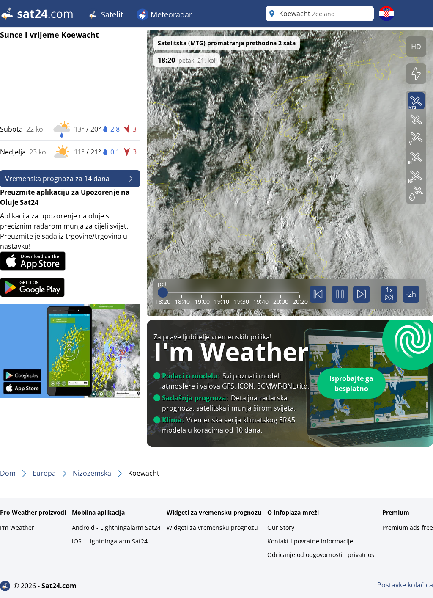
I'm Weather (17, 528)
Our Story (280, 528)
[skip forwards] (361, 294)
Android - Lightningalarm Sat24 (116, 528)
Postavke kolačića (405, 585)
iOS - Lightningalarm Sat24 (110, 541)
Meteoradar (170, 14)
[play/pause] (340, 294)
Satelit (111, 14)
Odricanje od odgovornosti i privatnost (321, 555)
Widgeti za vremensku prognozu (212, 528)
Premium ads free (407, 528)
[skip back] (318, 294)
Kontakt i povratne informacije (310, 541)
